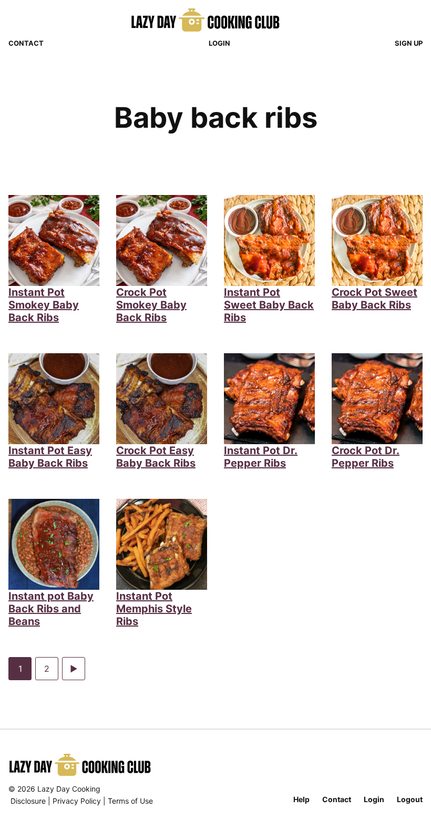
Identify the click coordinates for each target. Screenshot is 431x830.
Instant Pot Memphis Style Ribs (154, 609)
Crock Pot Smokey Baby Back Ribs (151, 305)
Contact (26, 43)
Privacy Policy (77, 800)
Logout (410, 799)
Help (301, 799)
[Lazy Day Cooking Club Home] (215, 20)
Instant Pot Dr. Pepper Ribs (260, 456)
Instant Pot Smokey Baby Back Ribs (43, 305)
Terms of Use (130, 800)
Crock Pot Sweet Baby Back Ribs (374, 298)
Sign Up (409, 43)
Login (219, 43)
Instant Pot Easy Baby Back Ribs (50, 456)
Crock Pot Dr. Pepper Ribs (365, 456)
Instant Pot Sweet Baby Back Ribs (269, 305)
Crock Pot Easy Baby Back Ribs (156, 456)
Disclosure (28, 800)
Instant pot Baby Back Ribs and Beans (51, 609)
